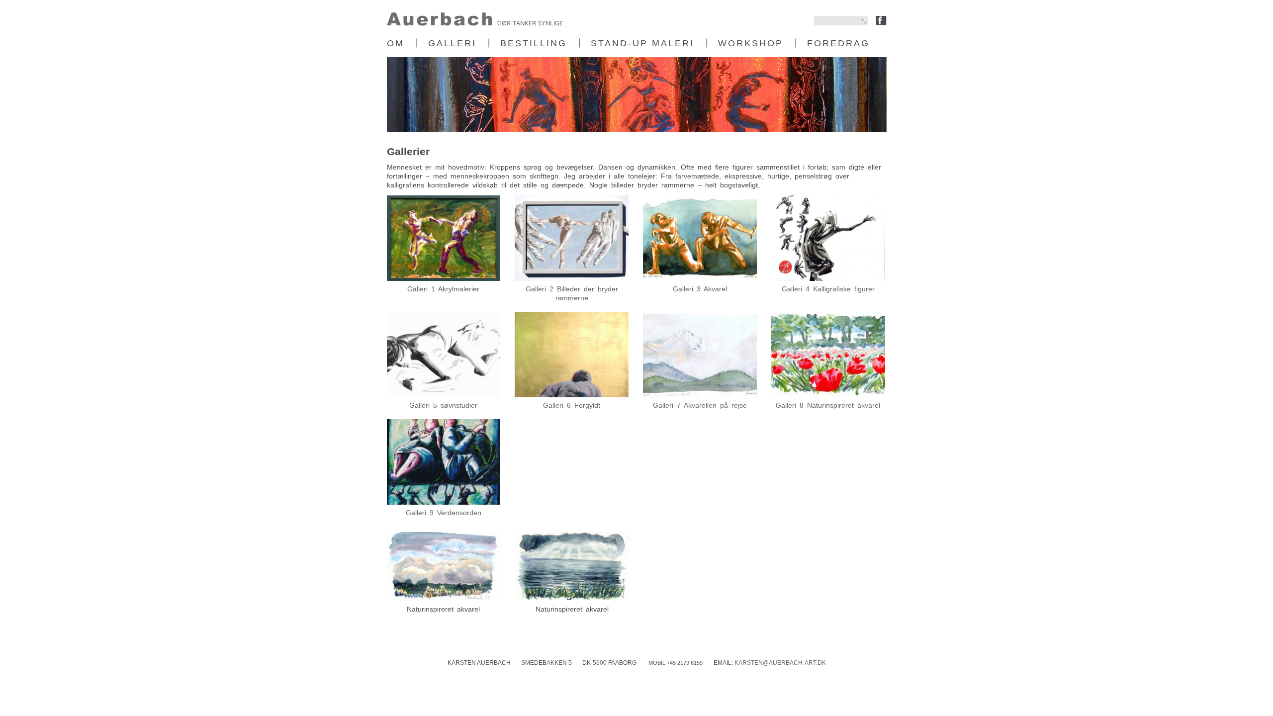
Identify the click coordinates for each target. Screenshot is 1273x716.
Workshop (750, 43)
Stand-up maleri (642, 43)
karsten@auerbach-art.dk (780, 662)
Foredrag (838, 43)
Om (395, 43)
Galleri (452, 43)
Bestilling (533, 43)
